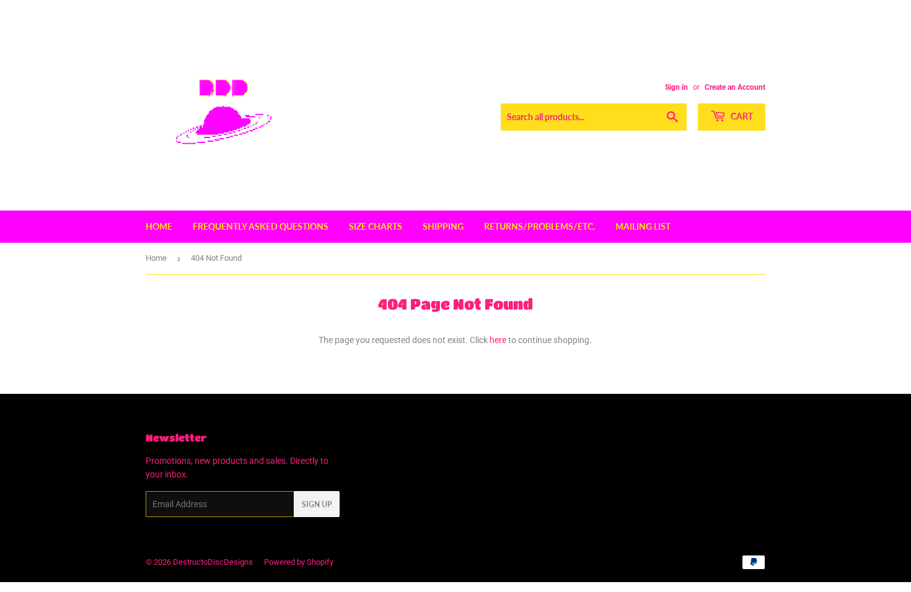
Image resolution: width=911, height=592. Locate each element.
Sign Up (317, 504)
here (498, 340)
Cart (741, 116)
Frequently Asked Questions (260, 226)
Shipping (443, 226)
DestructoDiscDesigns (213, 562)
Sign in (676, 87)
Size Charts (375, 226)
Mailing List (643, 226)
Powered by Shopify (298, 562)
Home (159, 226)
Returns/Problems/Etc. (539, 226)
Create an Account (735, 87)
